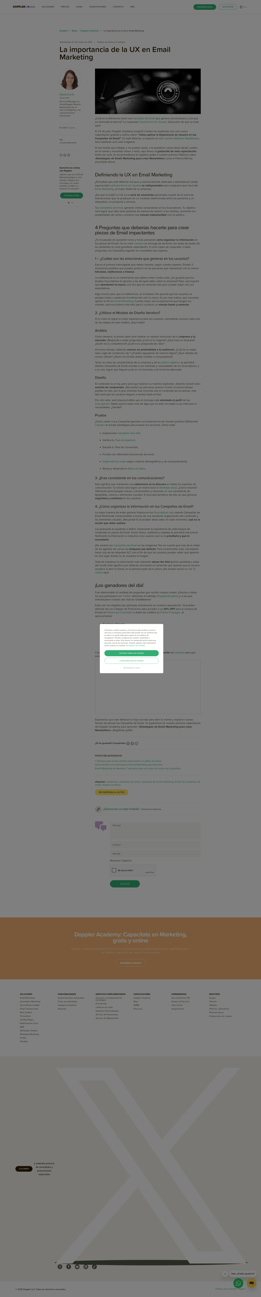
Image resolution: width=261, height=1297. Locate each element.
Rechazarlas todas (132, 668)
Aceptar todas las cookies (131, 653)
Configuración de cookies (131, 661)
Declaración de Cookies (135, 645)
